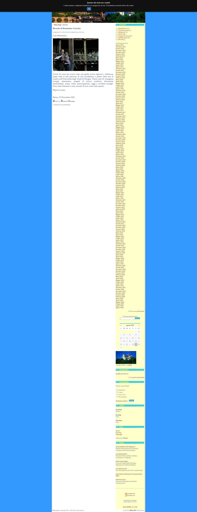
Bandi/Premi (122, 28)
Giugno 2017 (120, 107)
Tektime (125, 438)
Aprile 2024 (119, 256)
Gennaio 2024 (120, 251)
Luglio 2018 (119, 131)
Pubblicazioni (122, 38)
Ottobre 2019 (120, 158)
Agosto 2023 (120, 242)
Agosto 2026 (120, 307)
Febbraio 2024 (120, 253)
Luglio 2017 (119, 109)
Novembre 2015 (121, 72)
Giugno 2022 (120, 216)
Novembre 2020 (121, 182)
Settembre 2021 (120, 200)
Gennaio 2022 (120, 207)
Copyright (119, 434)
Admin (55, 32)
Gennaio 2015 (120, 54)
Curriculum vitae (123, 30)
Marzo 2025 (119, 276)
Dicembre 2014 (120, 52)
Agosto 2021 (120, 198)
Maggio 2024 (120, 258)
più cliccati (140, 311)
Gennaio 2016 (120, 76)
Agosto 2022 (120, 220)
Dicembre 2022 (120, 227)
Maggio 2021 (120, 193)
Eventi (120, 34)
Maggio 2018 (120, 127)
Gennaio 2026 (120, 295)
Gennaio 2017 (120, 98)
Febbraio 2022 (120, 209)
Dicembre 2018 (120, 140)
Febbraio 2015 (120, 56)
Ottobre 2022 (120, 224)
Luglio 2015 (119, 65)
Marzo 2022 (119, 211)
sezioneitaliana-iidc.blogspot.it (125, 446)
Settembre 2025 (120, 287)
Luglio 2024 (119, 262)
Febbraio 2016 (120, 78)
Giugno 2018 (120, 129)
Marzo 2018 (119, 123)
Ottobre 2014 (120, 48)
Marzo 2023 (119, 233)
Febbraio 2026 (120, 296)
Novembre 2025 (121, 291)
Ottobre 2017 (120, 114)
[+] (117, 28)
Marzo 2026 (119, 298)
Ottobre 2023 (120, 245)
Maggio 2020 (120, 171)
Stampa (72, 101)
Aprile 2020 (119, 169)
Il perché (118, 432)
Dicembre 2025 (120, 293)
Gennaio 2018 (120, 120)
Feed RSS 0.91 (131, 493)
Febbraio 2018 (120, 121)
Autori (118, 431)
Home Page (57, 25)
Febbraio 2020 (120, 165)
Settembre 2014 (120, 47)
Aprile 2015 (119, 59)
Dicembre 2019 (120, 162)
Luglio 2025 (119, 284)
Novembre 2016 (121, 94)
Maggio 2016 (120, 83)
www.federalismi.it (121, 454)
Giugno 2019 (120, 151)
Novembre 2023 (121, 247)
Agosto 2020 (120, 176)
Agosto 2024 (120, 264)
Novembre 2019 (121, 160)
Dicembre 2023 (120, 249)
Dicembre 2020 (120, 183)
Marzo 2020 (119, 167)
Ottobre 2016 (120, 92)
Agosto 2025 (120, 286)
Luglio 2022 (119, 218)
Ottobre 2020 (120, 180)
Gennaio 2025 (120, 273)
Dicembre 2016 (120, 96)
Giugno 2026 (120, 304)
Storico (65, 101)
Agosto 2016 (120, 89)
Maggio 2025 (120, 280)
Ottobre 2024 (120, 267)
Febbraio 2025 (120, 275)
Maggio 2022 (120, 214)
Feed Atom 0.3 (131, 495)
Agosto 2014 (120, 45)
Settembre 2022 (120, 222)
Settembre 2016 (120, 90)
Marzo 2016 (119, 79)
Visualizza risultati (121, 401)
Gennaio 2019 (120, 141)
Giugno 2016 (120, 85)
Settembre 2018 (120, 134)
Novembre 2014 (121, 50)
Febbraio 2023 (120, 231)
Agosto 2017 (120, 110)
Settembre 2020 (120, 178)
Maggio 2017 (120, 105)
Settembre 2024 (120, 265)
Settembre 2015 (120, 69)
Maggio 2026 (120, 302)
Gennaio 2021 (120, 185)
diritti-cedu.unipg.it (122, 461)
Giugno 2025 (120, 282)
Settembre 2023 (120, 244)
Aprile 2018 (119, 125)
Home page (56, 510)
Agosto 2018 (120, 132)
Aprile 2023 (119, 234)
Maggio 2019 (120, 149)
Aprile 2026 (119, 300)
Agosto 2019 (120, 154)
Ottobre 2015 (120, 70)
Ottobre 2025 (120, 289)
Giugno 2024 (120, 260)
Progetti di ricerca (124, 36)
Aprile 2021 (119, 191)
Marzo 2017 (119, 101)
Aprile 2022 (119, 213)
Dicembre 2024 (120, 271)
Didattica (121, 32)
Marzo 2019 (119, 145)
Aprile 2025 (119, 278)
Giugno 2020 (120, 172)
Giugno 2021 (120, 194)
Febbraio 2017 (120, 100)
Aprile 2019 (119, 147)
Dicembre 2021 (120, 205)
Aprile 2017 (119, 103)
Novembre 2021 (121, 203)
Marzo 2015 (119, 58)
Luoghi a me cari (121, 374)
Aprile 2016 (119, 81)
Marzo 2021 (119, 189)
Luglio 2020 (119, 174)
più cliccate (140, 377)
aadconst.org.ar (121, 479)
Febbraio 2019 (120, 143)
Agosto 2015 (120, 67)
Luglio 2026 (119, 306)
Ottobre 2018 (120, 136)
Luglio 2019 (119, 152)
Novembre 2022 (121, 225)
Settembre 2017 (120, 112)
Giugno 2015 (120, 63)
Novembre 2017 (121, 116)
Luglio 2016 (119, 87)
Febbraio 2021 (120, 187)
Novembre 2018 (121, 138)
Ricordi (73, 32)
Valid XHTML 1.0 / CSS (130, 507)
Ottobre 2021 (120, 202)
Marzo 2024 (119, 255)
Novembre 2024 (121, 269)
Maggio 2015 (120, 61)
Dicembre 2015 (120, 74)
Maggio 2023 (120, 236)
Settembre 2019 (120, 156)
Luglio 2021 (119, 196)
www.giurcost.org (121, 468)
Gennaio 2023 (120, 229)
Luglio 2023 (119, 240)
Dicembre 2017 (120, 118)
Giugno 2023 (120, 238)
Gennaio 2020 (120, 163)
